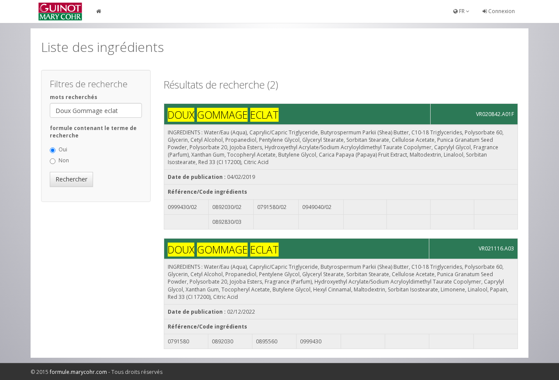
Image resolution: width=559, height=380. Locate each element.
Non (64, 160)
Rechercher (71, 179)
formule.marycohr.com (78, 372)
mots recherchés (73, 97)
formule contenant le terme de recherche (93, 131)
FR (462, 11)
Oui (63, 149)
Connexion (501, 11)
